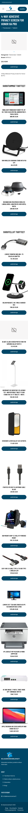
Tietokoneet (7, 28)
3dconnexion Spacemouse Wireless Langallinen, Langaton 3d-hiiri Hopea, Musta (14, 204)
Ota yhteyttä (13, 808)
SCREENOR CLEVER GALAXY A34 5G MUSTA (14, 441)
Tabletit (14, 28)
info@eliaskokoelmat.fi (7, 2)
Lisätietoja (14, 67)
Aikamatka (7, 782)
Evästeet (20, 808)
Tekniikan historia (9, 776)
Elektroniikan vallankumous (12, 779)
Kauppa (22, 9)
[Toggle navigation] (3, 8)
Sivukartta (20, 810)
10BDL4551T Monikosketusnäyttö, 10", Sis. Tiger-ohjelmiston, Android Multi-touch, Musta (14, 112)
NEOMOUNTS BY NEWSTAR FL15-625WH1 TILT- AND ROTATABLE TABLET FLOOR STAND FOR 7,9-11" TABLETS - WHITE (14, 392)
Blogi (5, 785)
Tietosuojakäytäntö (10, 810)
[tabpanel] (14, 41)
